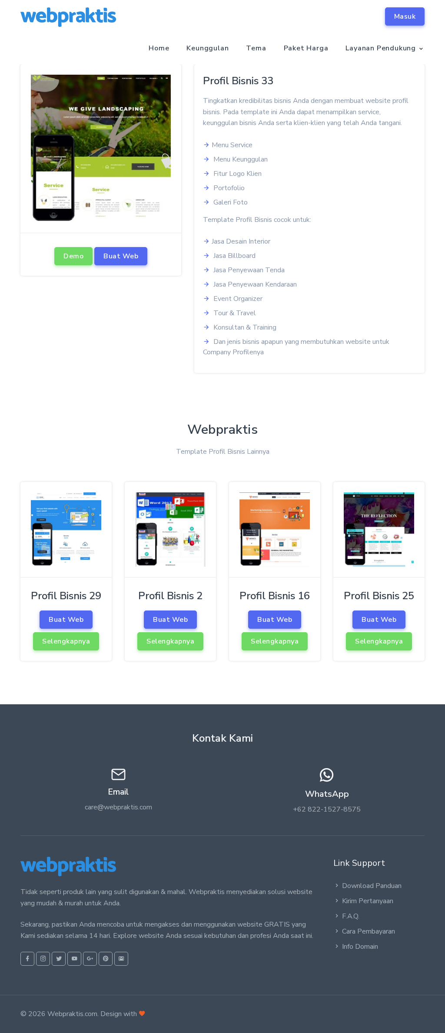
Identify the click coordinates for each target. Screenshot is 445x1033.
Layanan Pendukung (380, 48)
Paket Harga (306, 48)
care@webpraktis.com (118, 807)
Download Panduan (372, 886)
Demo (73, 256)
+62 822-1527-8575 (327, 809)
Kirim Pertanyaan (367, 901)
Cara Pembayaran (368, 931)
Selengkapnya (66, 641)
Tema (256, 48)
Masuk (405, 16)
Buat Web (120, 256)
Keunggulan (207, 48)
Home (159, 48)
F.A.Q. (350, 916)
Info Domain (360, 946)
